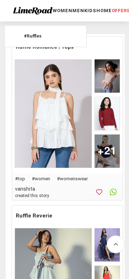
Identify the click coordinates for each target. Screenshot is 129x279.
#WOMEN (41, 178)
